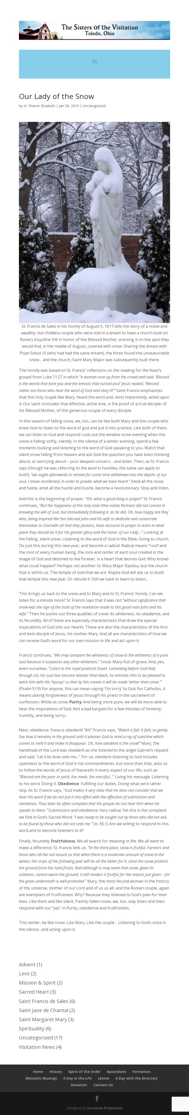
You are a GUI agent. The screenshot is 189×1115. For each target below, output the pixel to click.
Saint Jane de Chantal (43, 1010)
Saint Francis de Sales (43, 1001)
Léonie (103, 1078)
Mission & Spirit (37, 982)
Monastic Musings (41, 1078)
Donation (79, 1085)
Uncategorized (94, 105)
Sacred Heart (34, 991)
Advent (27, 964)
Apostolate (116, 1071)
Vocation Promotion (105, 1108)
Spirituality (31, 1028)
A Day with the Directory (136, 1078)
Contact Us (103, 1085)
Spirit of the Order (84, 1071)
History (55, 1071)
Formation (141, 1071)
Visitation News (37, 1047)
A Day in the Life (77, 1078)
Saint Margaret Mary (43, 1019)
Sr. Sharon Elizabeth (39, 105)
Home (38, 1071)
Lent (24, 973)
